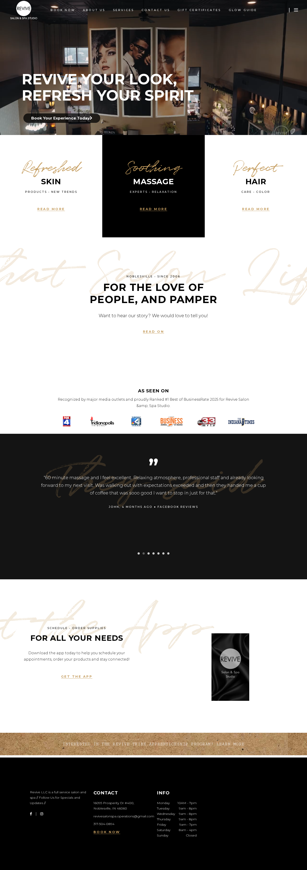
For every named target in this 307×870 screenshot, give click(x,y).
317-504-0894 (103, 824)
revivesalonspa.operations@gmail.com (123, 816)
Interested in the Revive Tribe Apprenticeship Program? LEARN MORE (153, 744)
